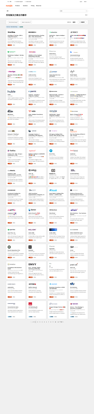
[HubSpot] (9, 6)
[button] (86, 15)
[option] (13, 22)
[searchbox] (73, 11)
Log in (81, 1)
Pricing (32, 5)
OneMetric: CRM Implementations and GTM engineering (14, 174)
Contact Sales (28, 1)
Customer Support (19, 1)
